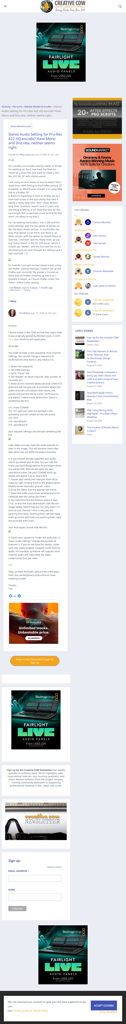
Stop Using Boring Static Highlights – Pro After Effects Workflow (102, 414)
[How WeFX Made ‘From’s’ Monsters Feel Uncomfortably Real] (79, 395)
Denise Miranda (101, 222)
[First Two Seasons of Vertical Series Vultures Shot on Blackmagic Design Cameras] (79, 354)
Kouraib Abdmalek (103, 271)
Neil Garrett (99, 243)
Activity (6, 106)
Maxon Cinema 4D (84, 264)
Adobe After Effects (84, 230)
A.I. (76, 215)
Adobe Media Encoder (38, 106)
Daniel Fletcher (101, 256)
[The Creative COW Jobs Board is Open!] (79, 430)
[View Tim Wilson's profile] (12, 313)
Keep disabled (108, 1012)
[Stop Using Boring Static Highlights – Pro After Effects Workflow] (79, 413)
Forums (17, 106)
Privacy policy (21, 1011)
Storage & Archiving (85, 279)
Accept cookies (104, 1005)
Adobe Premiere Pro (85, 249)
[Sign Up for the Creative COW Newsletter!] (79, 340)
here (10, 339)
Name (11, 889)
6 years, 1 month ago (41, 288)
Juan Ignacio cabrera (104, 285)
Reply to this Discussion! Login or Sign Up (34, 661)
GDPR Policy (40, 1011)
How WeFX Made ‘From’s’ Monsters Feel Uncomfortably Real (102, 396)
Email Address (18, 871)
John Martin (99, 235)
